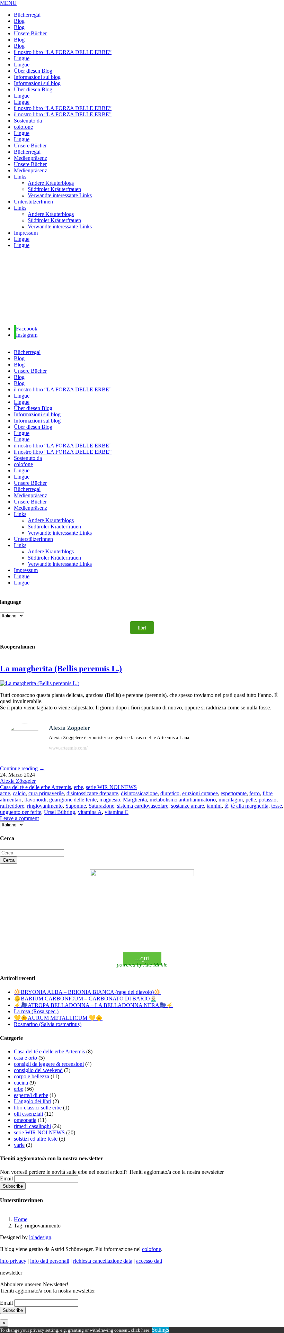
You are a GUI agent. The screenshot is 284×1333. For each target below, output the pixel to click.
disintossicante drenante (92, 793)
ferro (254, 793)
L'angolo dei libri (32, 1101)
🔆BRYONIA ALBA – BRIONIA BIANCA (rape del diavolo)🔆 (87, 992)
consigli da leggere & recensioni (49, 1064)
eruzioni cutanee (200, 793)
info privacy (13, 1261)
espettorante (234, 793)
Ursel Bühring (59, 812)
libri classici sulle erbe (38, 1107)
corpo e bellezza (31, 1076)
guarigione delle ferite (73, 799)
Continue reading (22, 768)
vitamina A (90, 812)
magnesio (109, 799)
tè (226, 806)
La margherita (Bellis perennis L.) (61, 668)
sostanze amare (187, 806)
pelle (251, 799)
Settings (160, 1330)
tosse (276, 806)
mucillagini (231, 799)
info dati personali (49, 1261)
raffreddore (12, 806)
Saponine (75, 806)
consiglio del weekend (38, 1070)
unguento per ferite (20, 812)
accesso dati (149, 1261)
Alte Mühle (155, 965)
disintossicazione (139, 793)
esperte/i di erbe (31, 1095)
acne (5, 793)
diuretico (169, 793)
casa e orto (25, 1058)
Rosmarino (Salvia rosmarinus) (47, 1024)
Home (20, 1219)
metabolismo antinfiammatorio (183, 799)
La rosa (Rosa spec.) (36, 1011)
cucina (21, 1083)
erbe (78, 787)
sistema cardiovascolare (142, 806)
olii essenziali (28, 1114)
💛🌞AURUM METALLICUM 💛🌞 (58, 1018)
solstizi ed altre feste (35, 1139)
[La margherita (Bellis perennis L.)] (39, 683)
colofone (151, 1249)
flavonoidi (35, 799)
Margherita (135, 799)
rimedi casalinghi (32, 1126)
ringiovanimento (45, 806)
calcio (19, 793)
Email (6, 1178)
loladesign (40, 1237)
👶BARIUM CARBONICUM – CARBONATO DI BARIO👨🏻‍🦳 (85, 998)
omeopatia (25, 1120)
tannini (214, 806)
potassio (267, 799)
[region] (142, 287)
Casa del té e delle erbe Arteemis (35, 787)
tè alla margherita (249, 806)
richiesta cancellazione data (102, 1261)
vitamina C (116, 812)
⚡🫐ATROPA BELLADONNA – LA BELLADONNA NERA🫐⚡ (93, 1005)
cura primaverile (46, 793)
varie (19, 1145)
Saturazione (101, 806)
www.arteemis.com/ (68, 748)
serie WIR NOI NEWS (111, 787)
